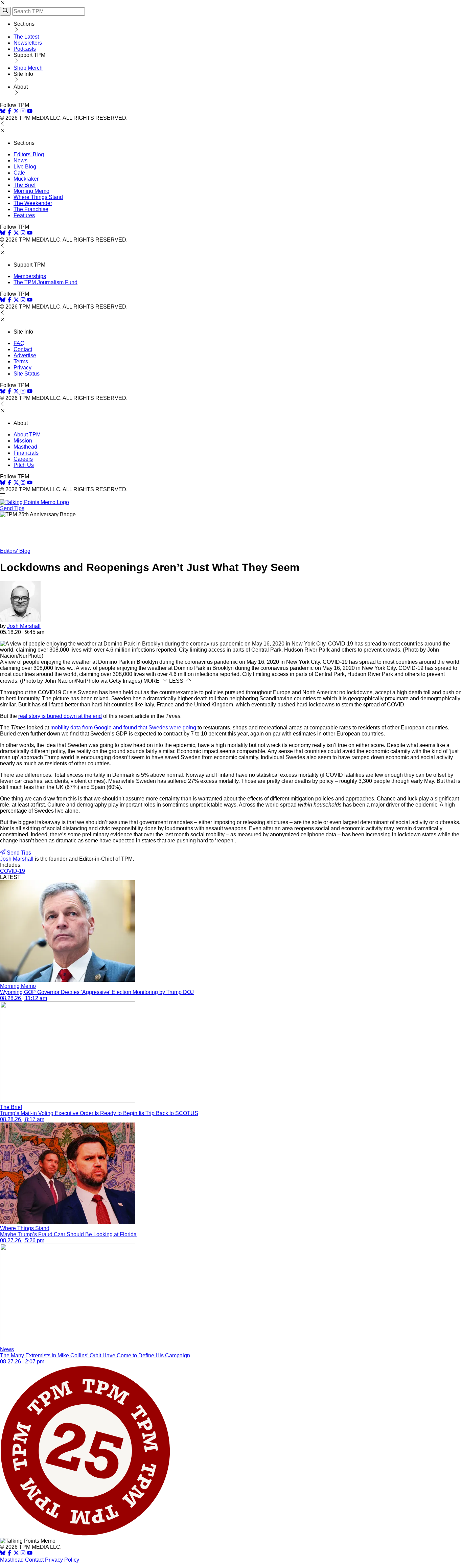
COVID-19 (12, 871)
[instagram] (23, 112)
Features (24, 215)
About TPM (27, 434)
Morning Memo (31, 191)
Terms (21, 361)
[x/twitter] (17, 112)
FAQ (19, 343)
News (20, 160)
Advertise (25, 355)
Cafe (19, 173)
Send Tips (12, 508)
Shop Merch (28, 68)
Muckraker (26, 179)
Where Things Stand (38, 197)
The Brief (25, 185)
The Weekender (33, 203)
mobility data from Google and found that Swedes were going (123, 727)
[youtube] (29, 112)
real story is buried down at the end (60, 716)
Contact (23, 349)
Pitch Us (24, 465)
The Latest (26, 37)
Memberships (30, 276)
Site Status (27, 374)
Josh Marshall (24, 626)
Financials (26, 453)
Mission (23, 441)
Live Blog (25, 166)
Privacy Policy (62, 1560)
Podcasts (25, 49)
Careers (23, 459)
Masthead (25, 447)
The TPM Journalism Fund (45, 282)
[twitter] (16, 1554)
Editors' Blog (29, 154)
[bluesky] (2, 112)
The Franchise (31, 209)
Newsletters (28, 43)
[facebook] (9, 112)
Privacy (22, 367)
